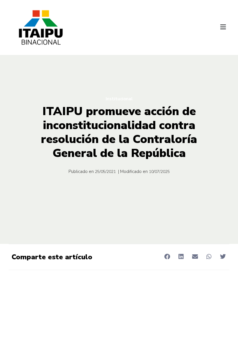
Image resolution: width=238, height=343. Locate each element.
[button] (223, 27)
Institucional (119, 99)
